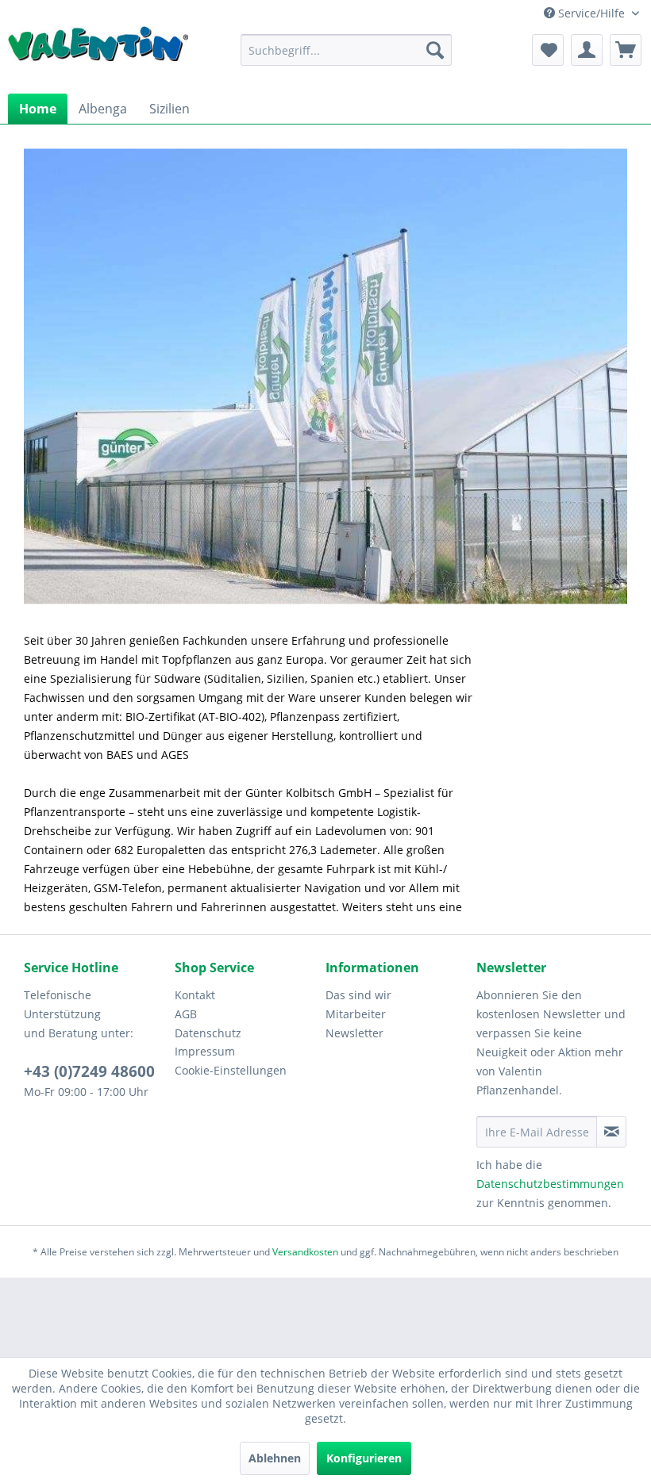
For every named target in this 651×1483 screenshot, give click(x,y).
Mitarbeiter (356, 1013)
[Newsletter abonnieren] (611, 1132)
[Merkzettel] (548, 50)
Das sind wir (358, 994)
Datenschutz (208, 1032)
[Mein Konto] (587, 50)
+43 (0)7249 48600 (89, 1071)
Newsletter (354, 1032)
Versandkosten (305, 1252)
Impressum (205, 1051)
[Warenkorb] (625, 50)
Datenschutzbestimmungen (550, 1183)
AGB (186, 1013)
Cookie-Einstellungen (231, 1070)
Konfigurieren (364, 1458)
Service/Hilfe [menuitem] (591, 13)
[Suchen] (435, 50)
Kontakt (195, 994)
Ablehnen (274, 1458)
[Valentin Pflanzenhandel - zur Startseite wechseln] (98, 52)
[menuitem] (347, 50)
